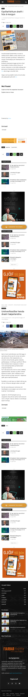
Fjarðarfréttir (14, 147)
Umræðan (4, 176)
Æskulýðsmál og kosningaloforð (17, 627)
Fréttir (6, 6)
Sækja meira (13, 264)
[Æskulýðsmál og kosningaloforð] (5, 629)
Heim (2, 6)
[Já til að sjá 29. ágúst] (5, 174)
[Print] (21, 26)
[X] (11, 26)
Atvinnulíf (4, 169)
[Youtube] (19, 683)
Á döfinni (3, 183)
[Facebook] (7, 26)
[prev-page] (2, 187)
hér (2, 71)
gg (3, 22)
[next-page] (5, 187)
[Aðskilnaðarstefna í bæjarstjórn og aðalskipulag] (5, 622)
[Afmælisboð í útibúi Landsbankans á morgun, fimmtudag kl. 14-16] (5, 181)
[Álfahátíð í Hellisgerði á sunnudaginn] (5, 259)
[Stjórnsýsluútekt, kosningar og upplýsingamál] (5, 615)
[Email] (18, 26)
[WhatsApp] (14, 26)
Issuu (9, 118)
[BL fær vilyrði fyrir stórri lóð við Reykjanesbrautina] (5, 167)
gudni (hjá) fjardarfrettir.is (16, 673)
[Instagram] (12, 683)
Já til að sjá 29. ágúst (15, 172)
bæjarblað (8, 147)
